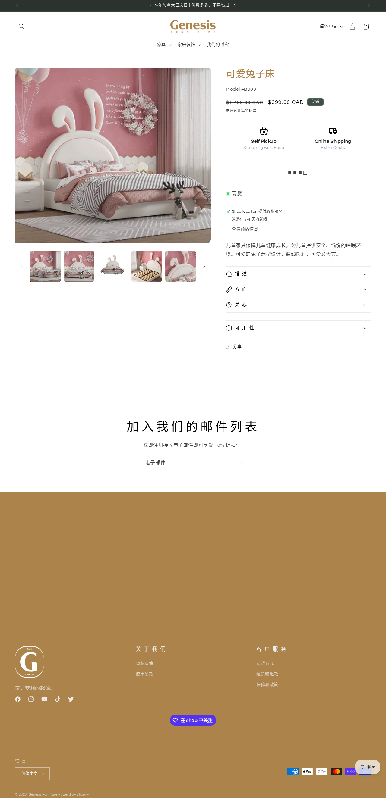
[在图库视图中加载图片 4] (146, 266)
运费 (252, 111)
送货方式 (265, 663)
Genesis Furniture (44, 794)
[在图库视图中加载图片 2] (79, 266)
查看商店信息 (245, 229)
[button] (21, 26)
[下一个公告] (368, 5)
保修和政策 (267, 684)
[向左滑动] (21, 266)
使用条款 (144, 674)
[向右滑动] (204, 266)
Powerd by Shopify (73, 794)
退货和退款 (267, 674)
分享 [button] (237, 347)
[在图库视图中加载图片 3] (112, 266)
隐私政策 (144, 663)
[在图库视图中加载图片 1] (45, 266)
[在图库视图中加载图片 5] (180, 266)
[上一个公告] (17, 5)
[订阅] (240, 463)
